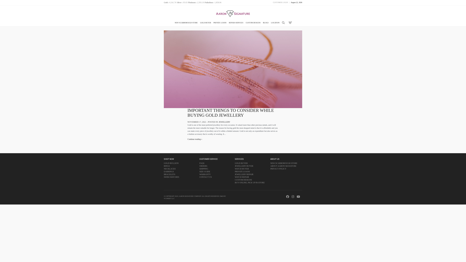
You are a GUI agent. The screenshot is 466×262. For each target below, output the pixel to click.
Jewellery (224, 122)
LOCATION (275, 23)
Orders (203, 166)
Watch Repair (242, 177)
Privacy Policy (278, 169)
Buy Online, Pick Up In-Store (250, 183)
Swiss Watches (171, 177)
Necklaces (170, 169)
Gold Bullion (171, 163)
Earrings (169, 172)
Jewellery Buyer (244, 166)
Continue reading (194, 139)
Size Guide (204, 172)
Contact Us (205, 177)
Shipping (203, 169)
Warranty (205, 174)
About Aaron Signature (283, 166)
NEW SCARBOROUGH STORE (186, 23)
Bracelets (169, 174)
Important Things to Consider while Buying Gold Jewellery (230, 113)
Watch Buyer (242, 169)
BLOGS (266, 23)
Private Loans (242, 172)
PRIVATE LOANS (219, 23)
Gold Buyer (241, 163)
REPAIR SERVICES (236, 23)
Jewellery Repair (244, 174)
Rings (167, 166)
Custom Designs (243, 180)
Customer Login (280, 2)
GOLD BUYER (205, 23)
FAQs (201, 163)
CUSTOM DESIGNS (253, 23)
